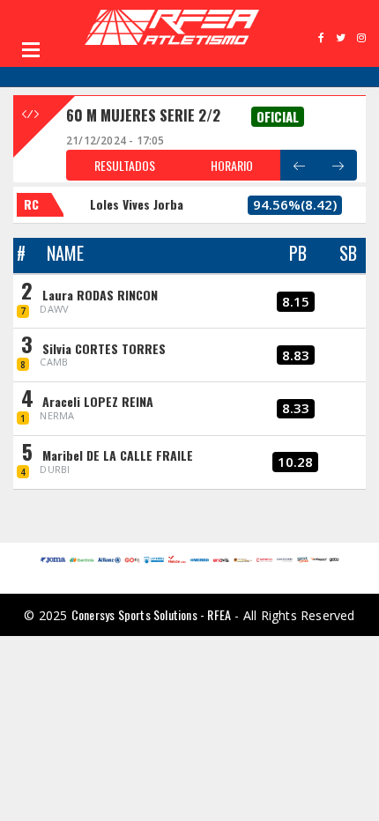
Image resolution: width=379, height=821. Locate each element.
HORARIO (232, 165)
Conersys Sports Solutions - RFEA (151, 614)
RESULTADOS (124, 165)
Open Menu (30, 49)
